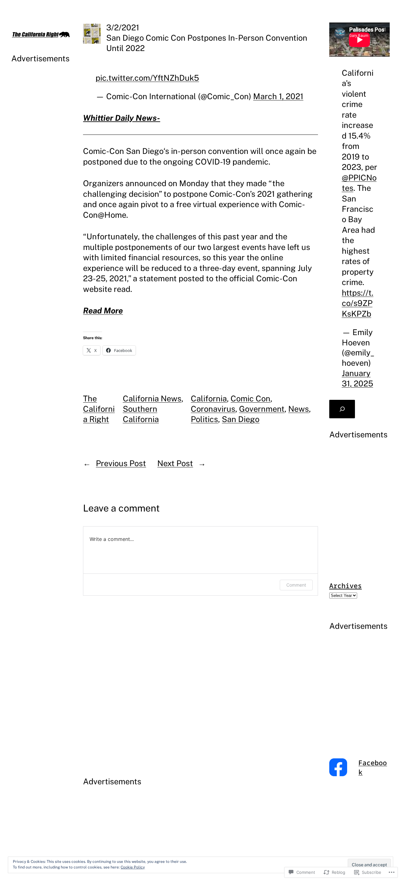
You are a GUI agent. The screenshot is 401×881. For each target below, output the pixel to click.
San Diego (240, 419)
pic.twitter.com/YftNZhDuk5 (147, 78)
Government (261, 409)
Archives (345, 585)
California (209, 398)
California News (152, 398)
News (298, 409)
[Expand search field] (342, 409)
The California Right (99, 409)
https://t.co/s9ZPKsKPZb (357, 303)
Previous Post (121, 463)
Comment (296, 585)
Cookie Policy (133, 867)
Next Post (175, 463)
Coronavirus (213, 409)
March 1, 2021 (278, 96)
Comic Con (250, 398)
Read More (103, 310)
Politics (204, 419)
